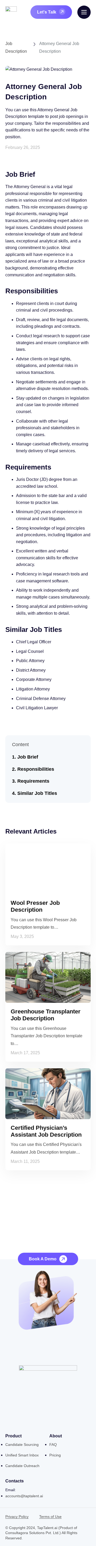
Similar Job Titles (37, 793)
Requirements (33, 781)
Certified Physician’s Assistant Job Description (46, 1131)
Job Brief (27, 757)
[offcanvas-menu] (84, 12)
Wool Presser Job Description (35, 906)
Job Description (16, 47)
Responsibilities (35, 769)
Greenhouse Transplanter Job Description (46, 1015)
